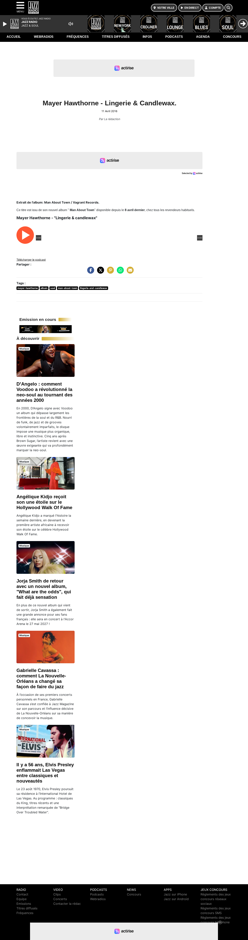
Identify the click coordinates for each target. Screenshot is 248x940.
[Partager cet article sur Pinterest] (109, 272)
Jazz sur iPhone (175, 894)
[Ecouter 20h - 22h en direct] (45, 329)
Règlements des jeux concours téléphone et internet (216, 922)
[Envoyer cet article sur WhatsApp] (119, 272)
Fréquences (78, 36)
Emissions (23, 904)
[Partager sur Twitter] (99, 272)
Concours (232, 36)
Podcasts (174, 36)
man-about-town (67, 288)
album (43, 288)
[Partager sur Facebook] (89, 272)
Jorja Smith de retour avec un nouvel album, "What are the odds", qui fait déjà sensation (43, 589)
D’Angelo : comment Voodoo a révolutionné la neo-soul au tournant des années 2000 (44, 392)
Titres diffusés (116, 36)
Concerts (60, 899)
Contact (22, 894)
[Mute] (71, 24)
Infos (147, 36)
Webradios (43, 36)
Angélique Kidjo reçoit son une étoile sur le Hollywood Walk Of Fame (44, 502)
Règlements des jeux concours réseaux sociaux (216, 899)
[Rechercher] (228, 8)
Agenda (203, 36)
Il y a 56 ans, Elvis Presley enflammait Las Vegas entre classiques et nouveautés (45, 773)
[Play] (5, 24)
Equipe (21, 899)
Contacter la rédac (67, 904)
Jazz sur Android (176, 899)
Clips (57, 894)
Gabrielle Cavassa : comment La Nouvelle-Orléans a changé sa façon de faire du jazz (41, 678)
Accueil (14, 36)
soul (52, 288)
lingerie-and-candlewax (93, 288)
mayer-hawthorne (27, 288)
